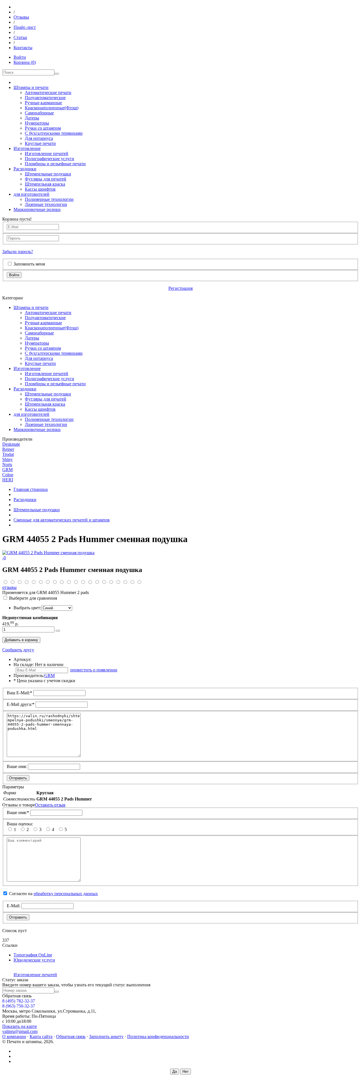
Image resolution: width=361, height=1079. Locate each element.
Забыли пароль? (17, 251)
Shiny (7, 459)
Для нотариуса (39, 138)
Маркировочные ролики (37, 209)
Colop (7, 474)
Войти (20, 57)
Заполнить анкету (106, 1036)
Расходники (25, 168)
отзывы (9, 587)
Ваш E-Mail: (19, 692)
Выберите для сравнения (33, 598)
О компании (14, 1036)
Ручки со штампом (43, 128)
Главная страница (31, 489)
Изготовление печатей (46, 153)
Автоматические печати (48, 92)
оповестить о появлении (93, 669)
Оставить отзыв (50, 804)
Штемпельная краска (45, 184)
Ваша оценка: (20, 823)
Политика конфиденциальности (158, 1036)
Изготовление (27, 148)
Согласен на (53, 893)
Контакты (23, 47)
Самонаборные (39, 112)
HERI (7, 479)
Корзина (25, 62)
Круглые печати (40, 143)
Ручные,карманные (43, 102)
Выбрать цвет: (27, 607)
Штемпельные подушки (48, 173)
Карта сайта (41, 1036)
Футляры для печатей (45, 179)
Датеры (32, 118)
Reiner (8, 449)
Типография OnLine (33, 954)
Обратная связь (70, 1036)
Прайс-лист (25, 27)
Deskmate (11, 444)
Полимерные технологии (49, 199)
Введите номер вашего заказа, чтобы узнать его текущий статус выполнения (76, 984)
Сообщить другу (18, 649)
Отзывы (21, 17)
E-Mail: (13, 905)
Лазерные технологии (46, 204)
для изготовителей (31, 194)
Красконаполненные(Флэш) (51, 107)
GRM (7, 469)
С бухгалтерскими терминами (54, 133)
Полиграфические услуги (49, 158)
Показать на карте (19, 1026)
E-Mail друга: (20, 704)
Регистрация (180, 288)
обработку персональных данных (66, 893)
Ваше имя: (17, 766)
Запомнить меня (29, 264)
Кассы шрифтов (40, 189)
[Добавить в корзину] (58, 631)
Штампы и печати (31, 87)
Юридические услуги (34, 960)
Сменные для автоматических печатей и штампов (62, 519)
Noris (7, 464)
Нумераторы (37, 123)
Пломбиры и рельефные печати (55, 163)
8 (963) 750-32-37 (18, 1006)
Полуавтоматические (45, 97)
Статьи (20, 37)
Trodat (8, 454)
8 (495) (18, 1000)
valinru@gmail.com (20, 1031)
